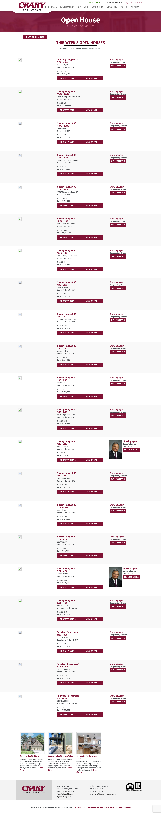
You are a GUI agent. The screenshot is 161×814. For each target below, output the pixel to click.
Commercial (112, 7)
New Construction (66, 7)
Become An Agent (115, 2)
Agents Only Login (64, 797)
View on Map (91, 78)
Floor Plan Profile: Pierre (29, 756)
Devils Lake (83, 7)
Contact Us (135, 7)
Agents (124, 7)
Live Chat (96, 2)
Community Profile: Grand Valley (60, 756)
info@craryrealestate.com (105, 794)
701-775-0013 (135, 2)
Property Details (68, 78)
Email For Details (118, 66)
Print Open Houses (35, 37)
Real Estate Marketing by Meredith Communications (109, 807)
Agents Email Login (65, 794)
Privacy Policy (80, 807)
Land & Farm (97, 7)
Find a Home (49, 7)
